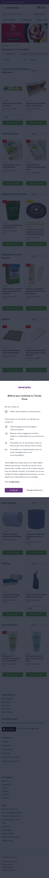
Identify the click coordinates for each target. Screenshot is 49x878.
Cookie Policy (14, 482)
